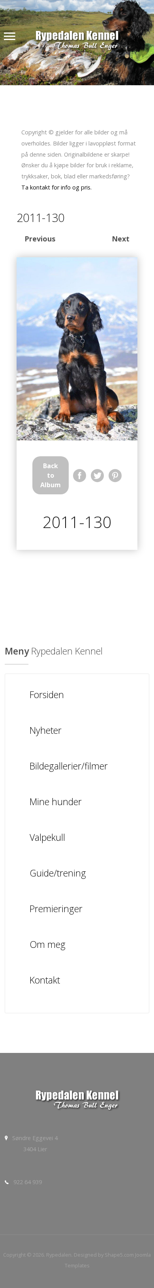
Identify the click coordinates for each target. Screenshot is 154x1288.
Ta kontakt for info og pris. (56, 187)
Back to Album (50, 475)
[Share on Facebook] (79, 475)
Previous (39, 238)
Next (121, 238)
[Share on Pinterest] (115, 475)
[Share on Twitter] (97, 475)
